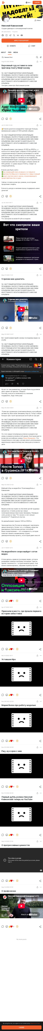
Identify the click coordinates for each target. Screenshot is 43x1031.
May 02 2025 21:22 (8, 484)
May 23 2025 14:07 (7, 334)
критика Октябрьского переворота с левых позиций (21, 174)
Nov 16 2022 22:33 (7, 793)
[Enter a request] (37, 57)
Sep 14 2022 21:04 (7, 841)
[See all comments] (3, 118)
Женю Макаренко (29, 438)
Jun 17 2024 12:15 (7, 548)
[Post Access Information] (37, 62)
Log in (37, 2)
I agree (21, 1027)
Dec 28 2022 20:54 (8, 701)
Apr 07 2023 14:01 (7, 607)
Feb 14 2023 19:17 (7, 655)
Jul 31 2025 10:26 (7, 125)
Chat (33, 46)
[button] (3, 2)
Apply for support (21, 40)
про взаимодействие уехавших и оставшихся (19, 172)
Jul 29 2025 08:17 (7, 202)
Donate (13, 46)
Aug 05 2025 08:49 (8, 61)
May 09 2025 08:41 (8, 408)
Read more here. (35, 1023)
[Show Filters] (41, 57)
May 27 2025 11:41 (7, 275)
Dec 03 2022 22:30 (8, 747)
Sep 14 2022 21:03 (7, 887)
